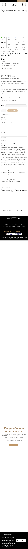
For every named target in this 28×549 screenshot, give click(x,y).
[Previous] (3, 22)
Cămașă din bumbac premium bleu (7, 211)
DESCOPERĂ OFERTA (21, 1)
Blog (5, 222)
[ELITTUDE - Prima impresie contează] (14, 4)
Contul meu (17, 222)
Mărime (2, 105)
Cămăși (13, 51)
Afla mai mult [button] (9, 546)
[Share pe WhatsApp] (2, 123)
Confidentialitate (21, 226)
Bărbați (8, 51)
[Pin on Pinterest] (11, 123)
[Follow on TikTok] (12, 218)
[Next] (25, 22)
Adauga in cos (13, 110)
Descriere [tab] (3, 132)
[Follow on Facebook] (8, 218)
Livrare (6, 224)
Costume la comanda (9, 231)
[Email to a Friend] (9, 123)
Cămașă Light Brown (21, 210)
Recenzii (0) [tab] (3, 137)
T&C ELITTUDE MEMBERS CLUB (9, 226)
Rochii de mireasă (20, 231)
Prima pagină (3, 51)
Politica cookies (11, 229)
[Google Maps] (20, 218)
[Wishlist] (23, 4)
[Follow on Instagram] (10, 218)
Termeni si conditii (19, 224)
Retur (11, 224)
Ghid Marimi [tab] (3, 140)
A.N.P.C (18, 229)
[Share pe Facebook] (4, 123)
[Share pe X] (7, 123)
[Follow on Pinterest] (16, 218)
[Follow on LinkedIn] (18, 218)
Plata (23, 222)
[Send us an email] (14, 218)
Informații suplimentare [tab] (6, 135)
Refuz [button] (18, 540)
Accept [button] (23, 540)
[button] (2, 4)
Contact (10, 222)
